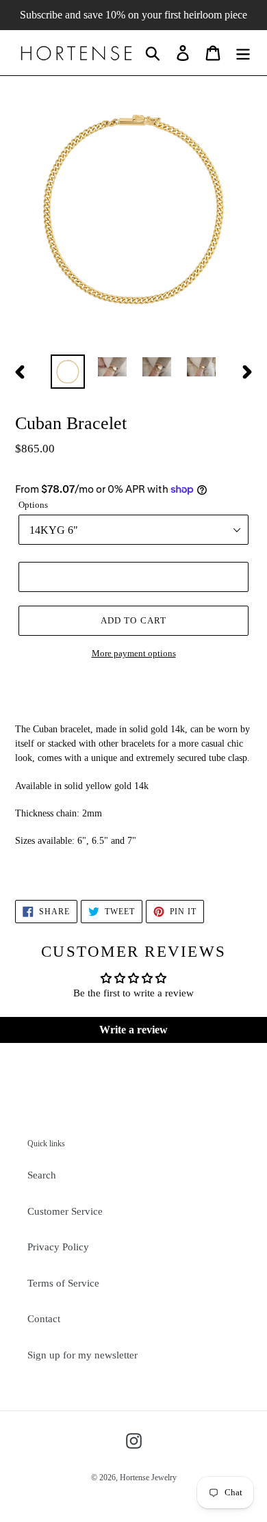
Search (41, 1175)
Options (33, 505)
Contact (43, 1318)
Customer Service (65, 1211)
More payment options (134, 653)
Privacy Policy (58, 1246)
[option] (68, 371)
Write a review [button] (133, 1029)
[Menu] (243, 53)
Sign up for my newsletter (82, 1355)
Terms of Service (63, 1283)
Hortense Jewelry (148, 1477)
